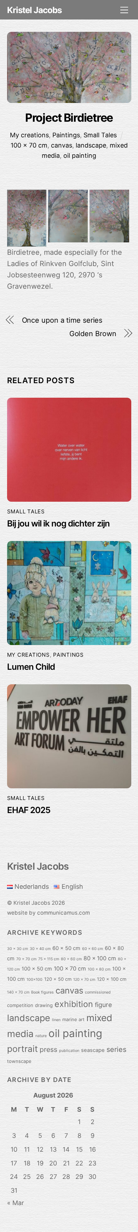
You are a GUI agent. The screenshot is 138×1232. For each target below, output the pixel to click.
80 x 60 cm (71, 959)
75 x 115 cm (48, 959)
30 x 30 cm (17, 948)
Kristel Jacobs (31, 902)
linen (56, 1020)
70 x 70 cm (26, 959)
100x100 (34, 979)
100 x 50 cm (37, 969)
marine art (73, 1019)
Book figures (42, 992)
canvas (61, 145)
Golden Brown (92, 333)
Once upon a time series (62, 320)
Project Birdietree (69, 118)
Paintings (66, 135)
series (116, 1049)
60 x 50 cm (66, 948)
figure (103, 1004)
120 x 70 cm (84, 979)
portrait (22, 1048)
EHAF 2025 (28, 810)
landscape (91, 145)
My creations (29, 135)
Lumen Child (31, 667)
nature (41, 1036)
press (48, 1049)
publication (69, 1050)
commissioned (98, 992)
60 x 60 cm (92, 948)
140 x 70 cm (18, 992)
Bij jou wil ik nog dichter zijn (58, 523)
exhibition (73, 1004)
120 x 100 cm (111, 979)
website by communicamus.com (48, 912)
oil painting (79, 155)
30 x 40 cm (40, 948)
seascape (93, 1050)
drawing (44, 1005)
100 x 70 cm (29, 145)
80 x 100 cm (100, 958)
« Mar (15, 1203)
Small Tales (100, 135)
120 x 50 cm (57, 979)
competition (20, 1005)
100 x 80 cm (99, 969)
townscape (19, 1061)
